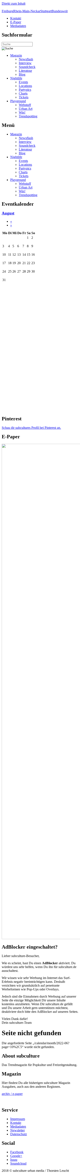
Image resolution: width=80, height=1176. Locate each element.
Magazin (16, 55)
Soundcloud (18, 1163)
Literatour (25, 70)
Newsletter (17, 1130)
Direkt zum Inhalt (13, 3)
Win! (22, 112)
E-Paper (15, 22)
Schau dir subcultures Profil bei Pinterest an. (31, 427)
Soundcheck (27, 67)
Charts (23, 93)
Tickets (23, 97)
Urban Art (25, 108)
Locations (25, 86)
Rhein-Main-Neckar (26, 11)
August (8, 213)
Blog (22, 74)
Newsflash (26, 59)
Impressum (17, 1119)
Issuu (13, 1159)
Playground (18, 101)
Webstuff (25, 105)
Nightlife (16, 78)
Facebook (16, 1152)
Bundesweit (60, 11)
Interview (25, 63)
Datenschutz (18, 1134)
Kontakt (15, 18)
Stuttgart (46, 11)
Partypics (25, 89)
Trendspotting (28, 116)
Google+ (16, 1156)
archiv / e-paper (12, 1094)
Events (23, 82)
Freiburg (7, 11)
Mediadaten (18, 26)
